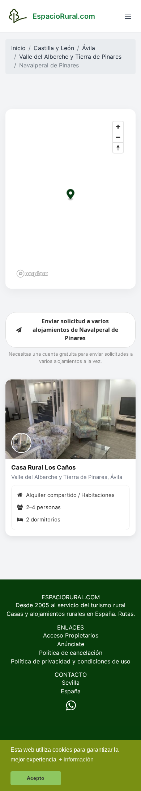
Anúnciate (70, 644)
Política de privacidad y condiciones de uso (71, 661)
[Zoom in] (118, 126)
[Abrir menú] (128, 16)
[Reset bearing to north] (118, 147)
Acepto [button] (35, 778)
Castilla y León (54, 48)
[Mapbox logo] (32, 274)
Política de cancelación (70, 652)
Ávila (88, 48)
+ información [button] (76, 759)
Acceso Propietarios (70, 635)
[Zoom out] (118, 137)
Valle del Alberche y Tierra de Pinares (70, 56)
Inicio (18, 48)
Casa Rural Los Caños (43, 467)
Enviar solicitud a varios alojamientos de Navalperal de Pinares (75, 329)
